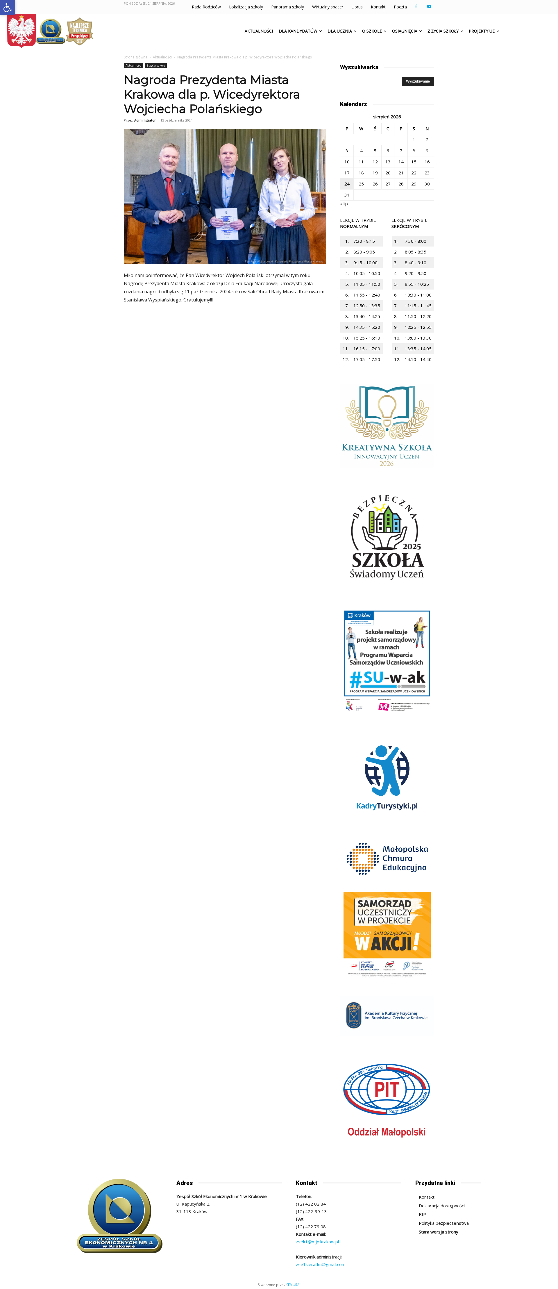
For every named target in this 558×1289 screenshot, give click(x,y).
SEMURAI (293, 1284)
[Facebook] (416, 6)
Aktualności (162, 57)
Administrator (145, 120)
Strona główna (135, 57)
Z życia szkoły (155, 65)
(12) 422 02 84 (311, 1204)
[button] (7, 7)
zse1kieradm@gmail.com (321, 1264)
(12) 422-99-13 (311, 1211)
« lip (344, 203)
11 (361, 162)
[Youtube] (429, 6)
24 (347, 184)
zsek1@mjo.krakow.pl (317, 1242)
